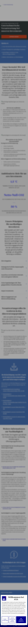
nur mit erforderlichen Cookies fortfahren (12, 619)
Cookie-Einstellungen (5, 619)
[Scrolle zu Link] (4, 598)
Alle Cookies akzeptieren (21, 620)
